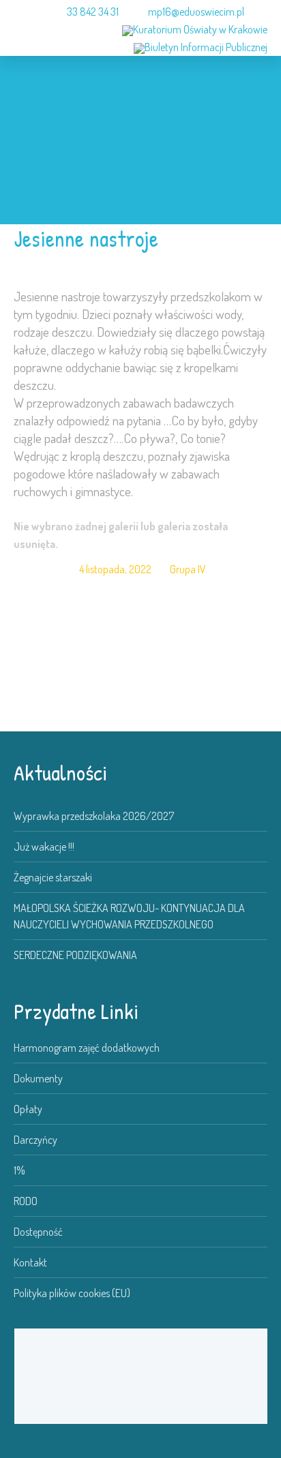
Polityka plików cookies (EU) (72, 1293)
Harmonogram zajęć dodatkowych (87, 1047)
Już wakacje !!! (44, 846)
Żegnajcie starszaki (53, 877)
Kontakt (30, 1262)
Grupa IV (188, 569)
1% (19, 1170)
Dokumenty (38, 1078)
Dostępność (38, 1232)
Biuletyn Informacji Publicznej (206, 47)
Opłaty (28, 1109)
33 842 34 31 (93, 11)
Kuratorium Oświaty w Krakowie (200, 29)
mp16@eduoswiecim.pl (196, 11)
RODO (26, 1201)
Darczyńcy (35, 1139)
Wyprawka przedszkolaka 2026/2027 (94, 816)
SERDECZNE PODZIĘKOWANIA (75, 955)
